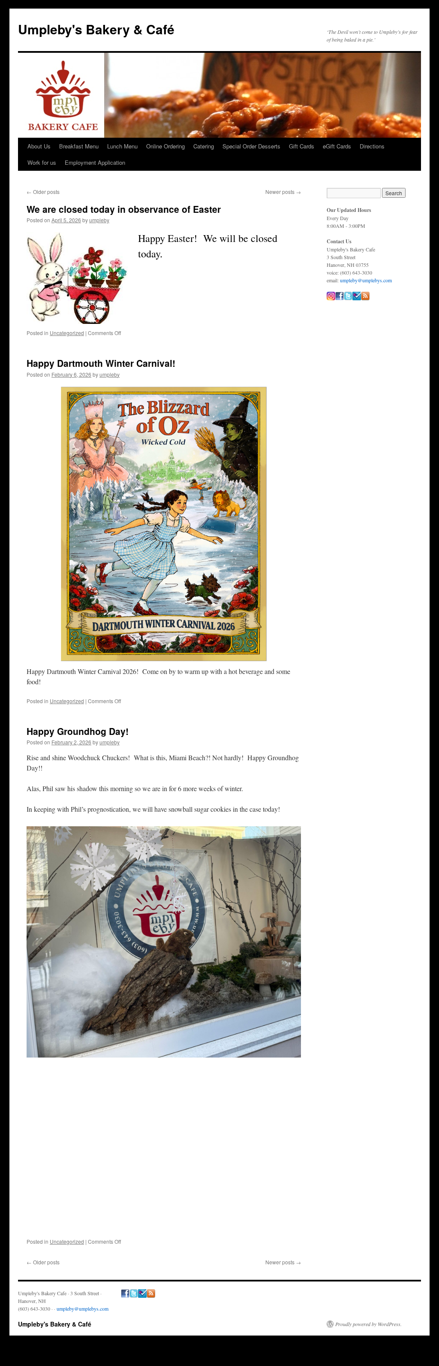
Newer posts (283, 191)
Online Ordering (165, 146)
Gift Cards (301, 146)
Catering (203, 146)
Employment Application (95, 162)
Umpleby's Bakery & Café (96, 29)
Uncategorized (67, 332)
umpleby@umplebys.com (366, 280)
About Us (39, 146)
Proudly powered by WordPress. (368, 1324)
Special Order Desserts (251, 146)
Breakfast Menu (79, 146)
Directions (372, 146)
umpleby (99, 220)
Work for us (41, 162)
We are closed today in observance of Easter (124, 208)
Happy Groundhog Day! (78, 731)
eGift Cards (337, 146)
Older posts (43, 191)
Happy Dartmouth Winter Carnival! (101, 363)
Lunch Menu (122, 146)
